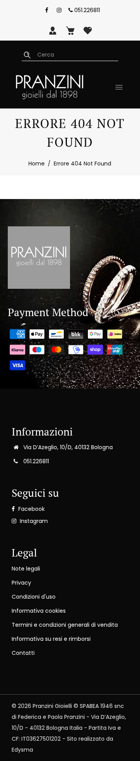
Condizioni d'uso (34, 597)
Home (36, 163)
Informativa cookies (39, 611)
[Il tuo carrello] (70, 30)
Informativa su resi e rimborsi (51, 639)
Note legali (26, 569)
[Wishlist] (87, 30)
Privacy (21, 583)
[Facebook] (46, 10)
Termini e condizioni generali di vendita (65, 625)
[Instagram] (59, 10)
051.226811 (86, 10)
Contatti (23, 653)
